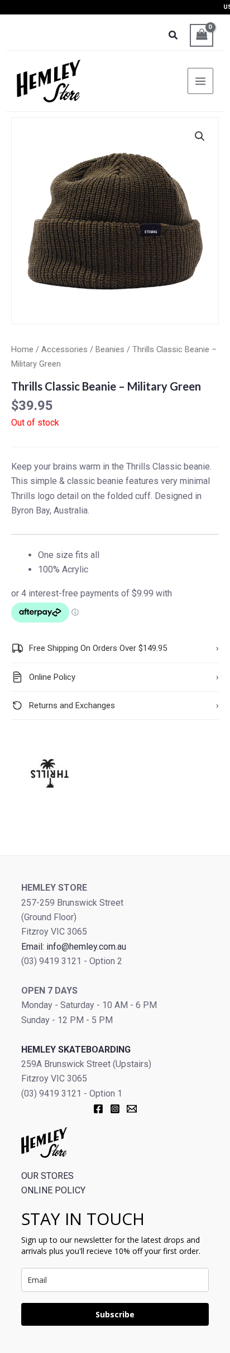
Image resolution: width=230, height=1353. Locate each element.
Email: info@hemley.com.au (73, 946)
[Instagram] (115, 1109)
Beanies (109, 349)
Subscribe (115, 1314)
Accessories (64, 349)
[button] (200, 136)
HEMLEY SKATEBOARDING (76, 1049)
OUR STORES (47, 1176)
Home (22, 349)
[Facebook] (98, 1109)
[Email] (132, 1109)
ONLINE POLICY (53, 1190)
